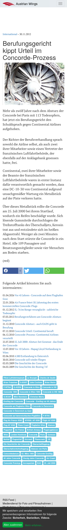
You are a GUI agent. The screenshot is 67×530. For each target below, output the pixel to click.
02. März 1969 (27, 453)
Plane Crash (23, 425)
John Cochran (36, 382)
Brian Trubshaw (10, 382)
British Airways (34, 429)
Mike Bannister (20, 396)
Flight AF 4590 (49, 420)
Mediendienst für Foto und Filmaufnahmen (27, 503)
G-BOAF (7, 396)
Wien (6, 434)
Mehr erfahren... (34, 525)
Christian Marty (37, 396)
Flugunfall (8, 429)
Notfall (7, 439)
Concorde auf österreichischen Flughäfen (22, 415)
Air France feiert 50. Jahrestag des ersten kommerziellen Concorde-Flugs (30, 304)
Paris (42, 434)
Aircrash (28, 439)
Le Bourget (32, 377)
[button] (13, 271)
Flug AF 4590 (9, 425)
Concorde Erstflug (44, 453)
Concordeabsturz (11, 453)
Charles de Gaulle (48, 377)
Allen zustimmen (13, 524)
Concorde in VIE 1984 (52, 391)
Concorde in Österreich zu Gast (18, 410)
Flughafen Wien (38, 425)
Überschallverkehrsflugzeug (16, 448)
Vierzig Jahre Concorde (33, 458)
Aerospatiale (28, 463)
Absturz (51, 425)
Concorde (33, 434)
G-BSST (23, 382)
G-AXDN (17, 387)
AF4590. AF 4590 (32, 420)
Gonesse (51, 434)
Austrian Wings (26, 3)
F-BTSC (46, 415)
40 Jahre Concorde (12, 458)
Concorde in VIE (49, 387)
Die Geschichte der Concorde (31, 363)
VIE (49, 439)
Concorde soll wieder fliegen (30, 359)
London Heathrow (18, 434)
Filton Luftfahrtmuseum (14, 377)
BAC (39, 463)
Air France (19, 429)
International (10, 34)
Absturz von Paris (39, 448)
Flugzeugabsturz (51, 429)
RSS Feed (8, 500)
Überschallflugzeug (41, 444)
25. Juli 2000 (49, 463)
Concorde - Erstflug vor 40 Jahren (41, 401)
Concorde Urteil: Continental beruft (34, 331)
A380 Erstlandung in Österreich (32, 356)
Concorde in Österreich (42, 406)
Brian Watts (50, 382)
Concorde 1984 (10, 391)
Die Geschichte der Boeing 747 (31, 366)
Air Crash (50, 458)
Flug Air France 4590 (13, 420)
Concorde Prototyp (12, 463)
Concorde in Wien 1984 (30, 391)
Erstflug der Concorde (13, 401)
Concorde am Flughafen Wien (17, 406)
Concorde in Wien (32, 387)
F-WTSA (7, 387)
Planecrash (40, 439)
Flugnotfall (17, 439)
